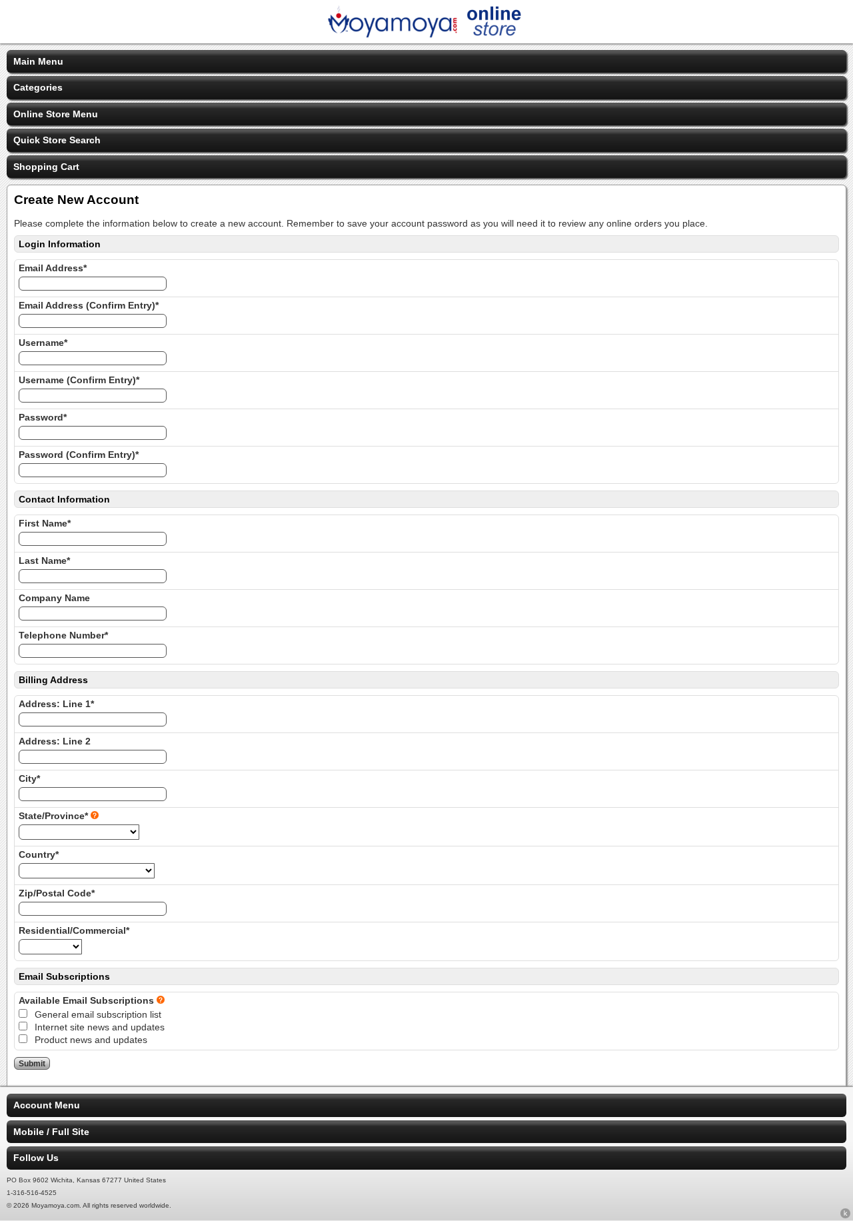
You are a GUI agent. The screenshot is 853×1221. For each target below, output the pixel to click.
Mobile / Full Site (51, 1131)
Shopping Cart (46, 166)
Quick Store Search (57, 140)
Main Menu (38, 61)
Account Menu (46, 1105)
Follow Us (36, 1157)
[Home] (426, 34)
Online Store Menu (55, 114)
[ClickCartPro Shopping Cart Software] (845, 1215)
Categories (38, 87)
